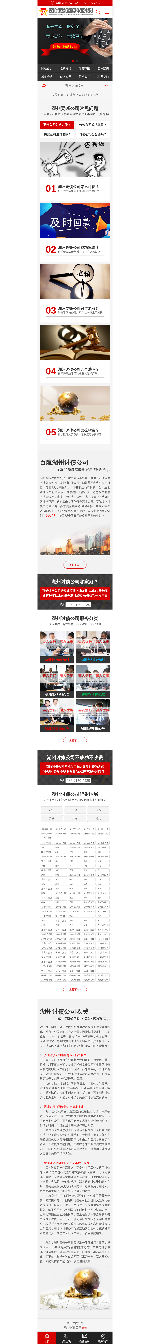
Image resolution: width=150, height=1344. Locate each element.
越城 (43, 875)
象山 (57, 861)
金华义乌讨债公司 (46, 911)
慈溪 (99, 861)
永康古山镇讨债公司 (74, 934)
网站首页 (46, 68)
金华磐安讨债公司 (89, 907)
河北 (98, 818)
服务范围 (84, 68)
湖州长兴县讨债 (89, 834)
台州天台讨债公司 (89, 843)
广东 (75, 818)
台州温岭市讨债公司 (74, 847)
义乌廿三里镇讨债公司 (60, 948)
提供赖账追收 (60, 975)
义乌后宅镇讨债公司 (46, 948)
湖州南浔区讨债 (60, 834)
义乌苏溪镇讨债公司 (89, 948)
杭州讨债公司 (103, 975)
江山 (43, 920)
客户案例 (103, 68)
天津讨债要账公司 (74, 980)
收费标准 (65, 68)
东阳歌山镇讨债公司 (89, 962)
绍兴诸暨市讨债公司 (74, 875)
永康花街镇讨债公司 (60, 939)
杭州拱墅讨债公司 (103, 857)
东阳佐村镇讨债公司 (103, 962)
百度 (78, 1327)
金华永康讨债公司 (74, 911)
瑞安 (57, 884)
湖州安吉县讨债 (103, 834)
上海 (75, 809)
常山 (71, 916)
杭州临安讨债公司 (46, 857)
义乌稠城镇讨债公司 (103, 943)
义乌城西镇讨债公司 (74, 948)
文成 (99, 879)
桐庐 (57, 852)
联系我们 (103, 76)
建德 (85, 852)
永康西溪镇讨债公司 (46, 939)
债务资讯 (65, 76)
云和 (57, 925)
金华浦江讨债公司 (74, 907)
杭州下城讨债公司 (74, 857)
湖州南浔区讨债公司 (74, 893)
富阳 (99, 852)
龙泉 (85, 925)
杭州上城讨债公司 (60, 857)
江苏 (98, 809)
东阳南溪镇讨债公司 (103, 966)
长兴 (71, 889)
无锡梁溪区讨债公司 (89, 975)
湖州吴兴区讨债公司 (60, 893)
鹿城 (99, 884)
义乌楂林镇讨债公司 (103, 948)
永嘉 (57, 879)
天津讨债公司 (46, 980)
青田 (71, 920)
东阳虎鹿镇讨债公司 (74, 962)
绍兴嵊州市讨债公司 (89, 875)
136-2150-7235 (78, 605)
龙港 (85, 884)
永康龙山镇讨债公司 (103, 934)
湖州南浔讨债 (103, 829)
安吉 (85, 889)
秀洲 (71, 902)
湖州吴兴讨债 (89, 829)
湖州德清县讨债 (74, 834)
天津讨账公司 (60, 980)
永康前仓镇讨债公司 (46, 934)
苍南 (85, 879)
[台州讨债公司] (66, 11)
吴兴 (99, 889)
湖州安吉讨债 (74, 829)
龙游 (99, 916)
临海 (57, 847)
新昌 (57, 870)
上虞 (85, 870)
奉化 (43, 866)
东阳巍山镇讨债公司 (60, 962)
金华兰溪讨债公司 (103, 907)
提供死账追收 (46, 975)
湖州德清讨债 (46, 829)
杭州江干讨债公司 (89, 857)
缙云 (85, 920)
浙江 (87, 94)
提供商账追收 (74, 975)
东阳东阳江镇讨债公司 (46, 966)
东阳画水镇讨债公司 (60, 966)
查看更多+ (75, 740)
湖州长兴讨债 (60, 829)
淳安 (71, 852)
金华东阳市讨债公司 (89, 911)
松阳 (43, 925)
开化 (85, 916)
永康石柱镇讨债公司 (103, 930)
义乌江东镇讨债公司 (89, 943)
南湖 (57, 902)
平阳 (71, 879)
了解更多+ (75, 564)
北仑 (99, 866)
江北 (85, 866)
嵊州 (99, 870)
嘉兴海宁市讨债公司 (89, 902)
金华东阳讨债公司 (60, 911)
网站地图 (69, 1327)
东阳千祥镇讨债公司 (89, 966)
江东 (71, 866)
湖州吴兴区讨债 (46, 834)
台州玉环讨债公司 (60, 843)
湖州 (95, 94)
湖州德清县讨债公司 (89, 893)
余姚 (85, 861)
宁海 (71, 861)
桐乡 (43, 902)
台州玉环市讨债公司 (89, 847)
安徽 (51, 818)
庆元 (71, 925)
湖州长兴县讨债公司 (103, 893)
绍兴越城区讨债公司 (103, 875)
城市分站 (46, 76)
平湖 (99, 898)
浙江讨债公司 (46, 838)
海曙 (57, 866)
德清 (57, 889)
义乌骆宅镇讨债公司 (60, 943)
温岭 (43, 847)
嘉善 (57, 898)
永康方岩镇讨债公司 (89, 934)
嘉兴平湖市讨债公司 (103, 902)
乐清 (71, 884)
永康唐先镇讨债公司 (74, 939)
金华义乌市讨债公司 (103, 911)
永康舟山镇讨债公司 (60, 934)
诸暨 (71, 870)
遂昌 (99, 920)
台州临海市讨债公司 (103, 847)
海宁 (85, 898)
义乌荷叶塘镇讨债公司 (74, 943)
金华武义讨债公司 (60, 907)
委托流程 (84, 76)
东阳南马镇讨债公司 (74, 966)
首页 (63, 94)
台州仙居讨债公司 (103, 843)
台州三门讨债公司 (74, 843)
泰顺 (43, 884)
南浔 (43, 893)
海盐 (71, 898)
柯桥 (57, 875)
